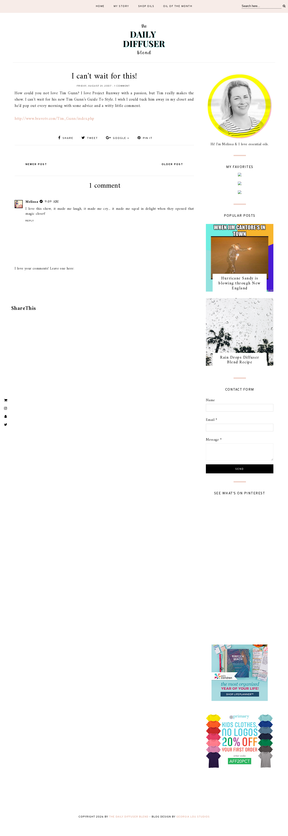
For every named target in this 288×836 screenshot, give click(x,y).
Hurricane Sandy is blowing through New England (239, 283)
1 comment (122, 86)
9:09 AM (52, 202)
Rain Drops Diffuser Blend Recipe (239, 360)
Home (100, 6)
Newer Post (36, 164)
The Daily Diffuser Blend (128, 817)
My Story (121, 6)
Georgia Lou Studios (193, 817)
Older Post (172, 164)
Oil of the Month (177, 6)
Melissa (31, 202)
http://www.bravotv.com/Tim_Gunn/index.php (54, 118)
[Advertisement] (103, 290)
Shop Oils (146, 6)
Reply (29, 220)
